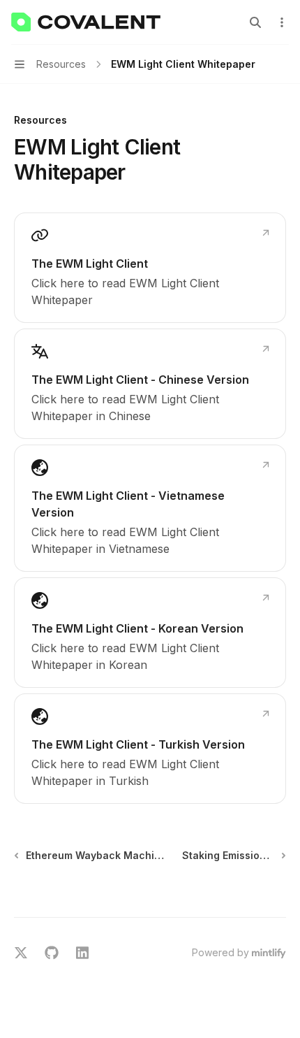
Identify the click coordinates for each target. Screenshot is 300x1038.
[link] (150, 267)
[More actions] (282, 22)
